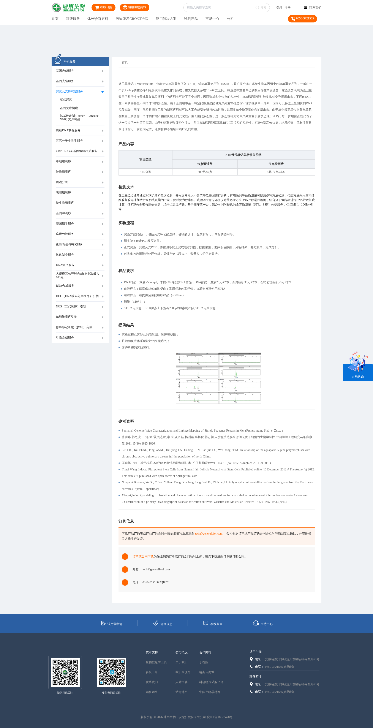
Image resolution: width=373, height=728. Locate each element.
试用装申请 (114, 624)
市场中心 (212, 19)
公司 (230, 19)
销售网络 (152, 692)
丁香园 (203, 662)
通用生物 (256, 651)
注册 (287, 7)
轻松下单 (152, 672)
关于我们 (181, 662)
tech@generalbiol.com (209, 533)
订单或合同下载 (143, 556)
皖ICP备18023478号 (220, 717)
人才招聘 (181, 682)
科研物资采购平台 (211, 682)
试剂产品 (191, 19)
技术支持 (152, 652)
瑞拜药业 (256, 676)
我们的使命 (183, 672)
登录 (279, 7)
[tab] (80, 71)
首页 (55, 19)
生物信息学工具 (156, 662)
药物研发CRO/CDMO (132, 19)
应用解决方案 (166, 19)
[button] (80, 71)
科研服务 (73, 19)
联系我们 (315, 7)
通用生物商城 (136, 7)
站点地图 (181, 692)
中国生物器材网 (209, 692)
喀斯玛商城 (206, 672)
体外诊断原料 (97, 19)
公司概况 (181, 652)
